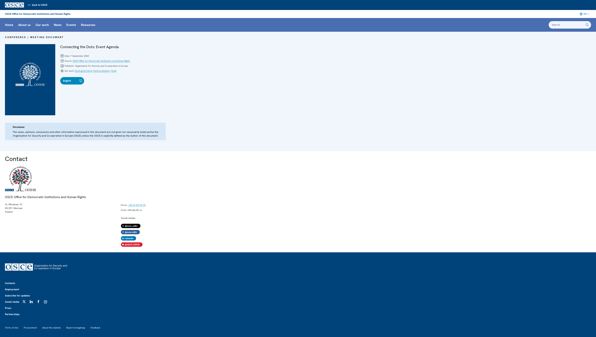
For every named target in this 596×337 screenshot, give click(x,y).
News (57, 25)
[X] (24, 301)
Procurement (30, 327)
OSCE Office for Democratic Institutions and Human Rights (38, 14)
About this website (51, 327)
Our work (42, 25)
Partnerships (12, 314)
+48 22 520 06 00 (137, 205)
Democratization (101, 70)
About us (24, 25)
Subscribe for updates (17, 295)
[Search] (587, 25)
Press (8, 308)
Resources (88, 25)
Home (9, 25)
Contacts (10, 283)
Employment (12, 289)
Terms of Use (11, 327)
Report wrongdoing (75, 327)
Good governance (83, 70)
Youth (114, 70)
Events (71, 25)
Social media (12, 301)
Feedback (95, 327)
